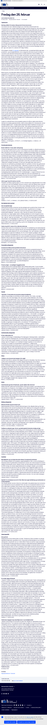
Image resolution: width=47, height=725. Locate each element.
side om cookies (30, 717)
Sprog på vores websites (19, 707)
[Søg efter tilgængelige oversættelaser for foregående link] (19, 50)
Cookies (27, 707)
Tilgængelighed (14, 709)
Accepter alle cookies (10, 722)
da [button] (39, 4)
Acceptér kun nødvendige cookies (26, 722)
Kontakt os (29, 705)
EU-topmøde (15, 50)
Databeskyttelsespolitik (36, 707)
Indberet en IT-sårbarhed (6, 707)
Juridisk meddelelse (5, 709)
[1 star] (2, 680)
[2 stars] (3, 680)
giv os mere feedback (18, 680)
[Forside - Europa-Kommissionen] (4, 4)
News (4, 10)
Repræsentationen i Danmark (8, 673)
